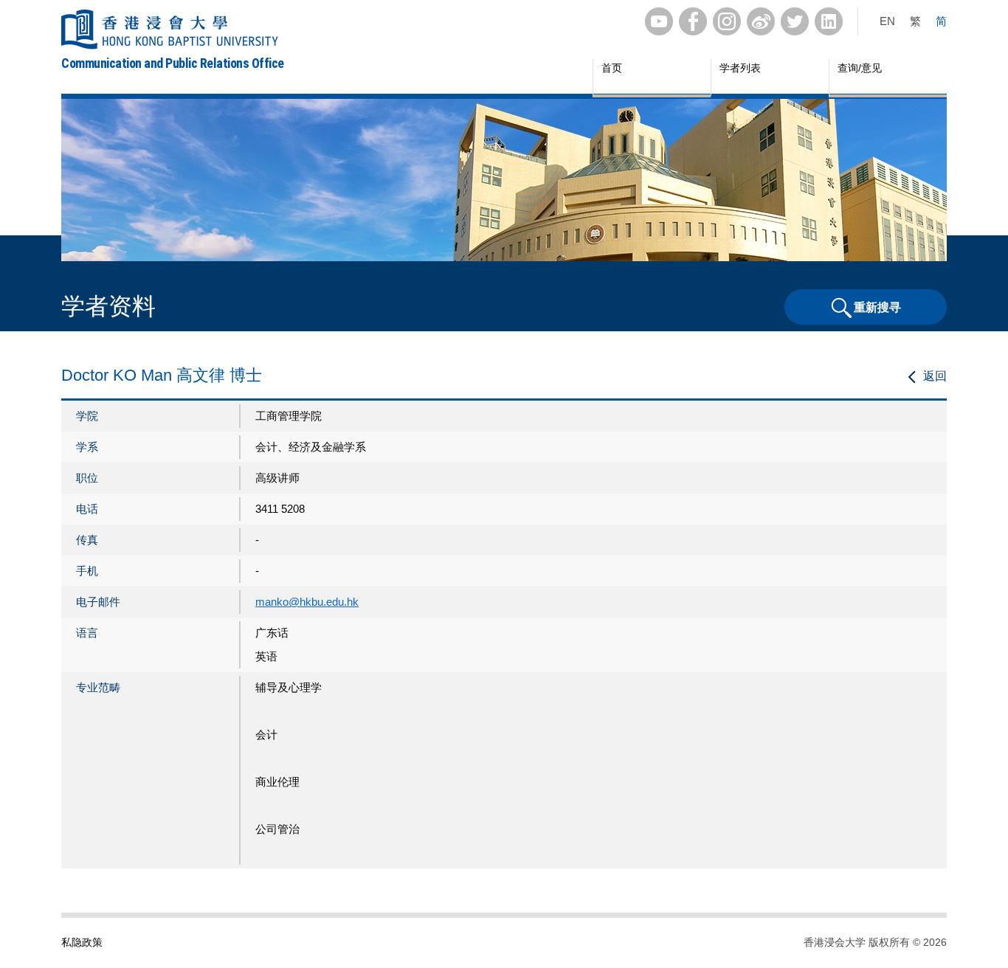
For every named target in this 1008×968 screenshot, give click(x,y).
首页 (611, 68)
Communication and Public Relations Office (172, 63)
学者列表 (740, 68)
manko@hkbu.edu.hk (307, 601)
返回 (935, 376)
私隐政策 (82, 942)
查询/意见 (860, 68)
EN (887, 21)
